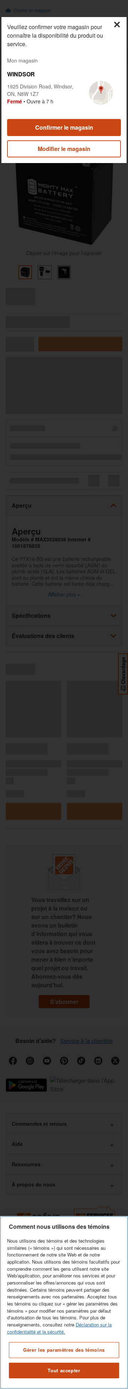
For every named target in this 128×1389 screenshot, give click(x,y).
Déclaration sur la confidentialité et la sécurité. (59, 1328)
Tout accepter (64, 1370)
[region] (64, 1302)
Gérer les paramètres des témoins (64, 1349)
